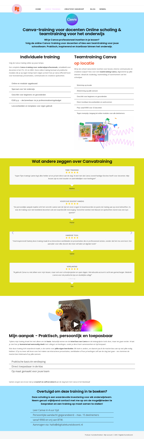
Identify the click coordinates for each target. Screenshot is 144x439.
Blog (92, 9)
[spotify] (128, 3)
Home (38, 9)
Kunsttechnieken (97, 435)
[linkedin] (132, 3)
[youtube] (117, 3)
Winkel (102, 9)
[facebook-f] (113, 3)
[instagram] (120, 3)
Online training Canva (22, 149)
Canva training (52, 9)
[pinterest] (124, 3)
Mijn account (108, 435)
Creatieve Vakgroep (74, 9)
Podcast (87, 435)
